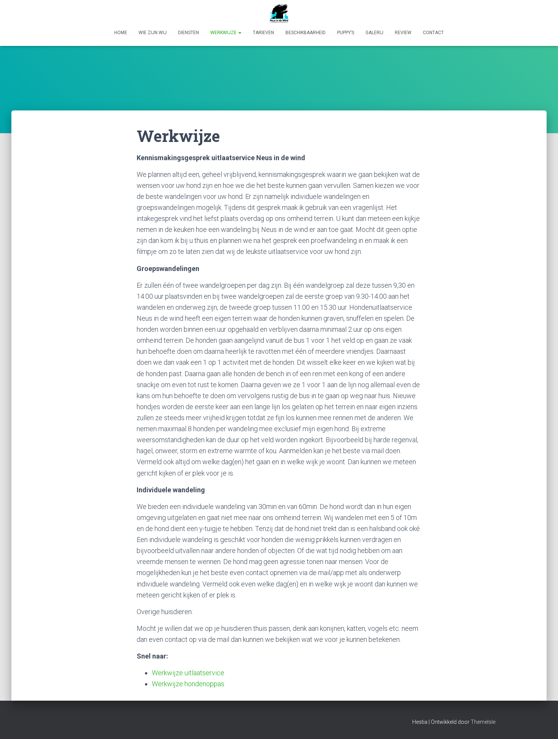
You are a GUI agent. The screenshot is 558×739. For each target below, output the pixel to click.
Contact (433, 32)
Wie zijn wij (153, 32)
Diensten (188, 32)
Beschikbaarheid (305, 32)
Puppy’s (345, 32)
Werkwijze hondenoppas (188, 684)
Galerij (374, 32)
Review (403, 32)
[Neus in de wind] (279, 13)
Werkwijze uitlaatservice (188, 673)
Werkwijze (224, 32)
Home (120, 32)
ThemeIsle (483, 722)
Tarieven (263, 32)
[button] (239, 32)
